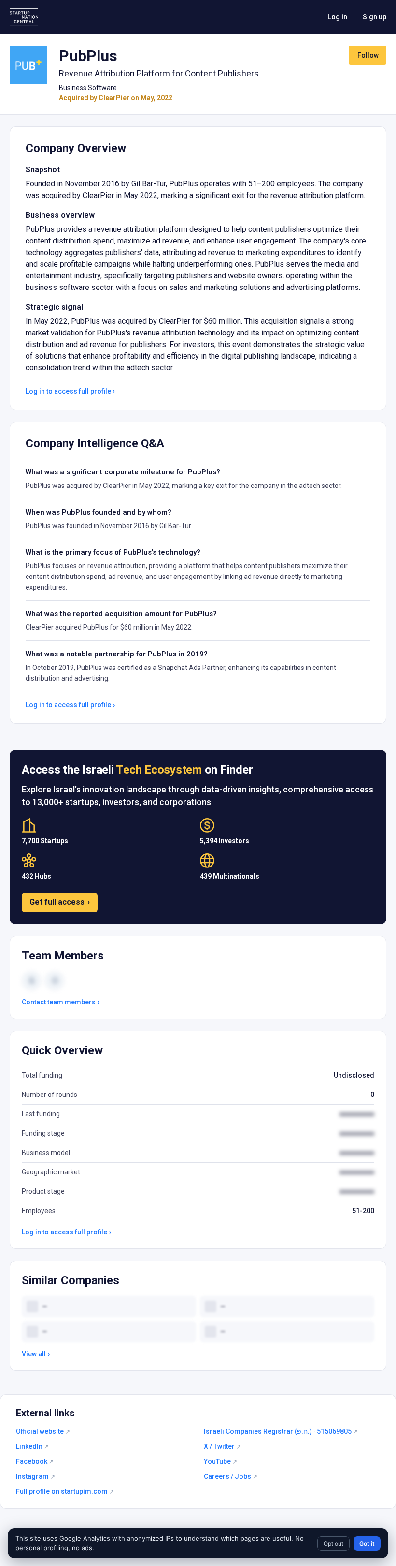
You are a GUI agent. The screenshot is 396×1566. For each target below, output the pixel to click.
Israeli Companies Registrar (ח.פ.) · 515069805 (281, 1431)
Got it (367, 1543)
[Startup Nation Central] (24, 17)
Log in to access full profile (70, 391)
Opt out (333, 1543)
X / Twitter (222, 1446)
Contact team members (60, 1002)
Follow (368, 55)
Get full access (59, 902)
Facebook (35, 1461)
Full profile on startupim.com (65, 1491)
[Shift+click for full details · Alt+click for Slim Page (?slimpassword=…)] (28, 65)
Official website (43, 1431)
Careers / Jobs (230, 1476)
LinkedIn (32, 1446)
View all (36, 1354)
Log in (337, 17)
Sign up (374, 17)
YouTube (220, 1461)
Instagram (35, 1476)
